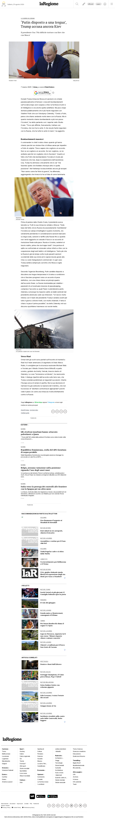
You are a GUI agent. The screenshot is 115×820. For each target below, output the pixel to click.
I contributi (40, 784)
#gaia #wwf (77, 763)
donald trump (25, 410)
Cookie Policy (17, 807)
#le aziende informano (76, 768)
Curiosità (58, 768)
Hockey (22, 751)
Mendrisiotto (6, 761)
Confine (4, 777)
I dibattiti (58, 751)
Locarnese (5, 756)
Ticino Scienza (78, 749)
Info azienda (77, 782)
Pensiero (40, 754)
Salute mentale (60, 780)
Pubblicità (36, 803)
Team (75, 784)
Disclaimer (13, 803)
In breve (75, 779)
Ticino (4, 751)
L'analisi (39, 779)
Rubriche (58, 755)
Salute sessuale (60, 782)
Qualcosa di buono (79, 756)
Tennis (22, 761)
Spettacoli (40, 749)
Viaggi (57, 760)
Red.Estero (49, 87)
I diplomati (58, 775)
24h (74, 774)
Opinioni (40, 774)
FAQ (31, 803)
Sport (22, 749)
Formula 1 (23, 763)
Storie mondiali (24, 768)
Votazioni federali (7, 770)
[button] (49, 805)
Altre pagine (77, 772)
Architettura (59, 770)
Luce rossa (23, 773)
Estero (4, 774)
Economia (41, 770)
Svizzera (5, 768)
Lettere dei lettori (60, 749)
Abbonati (90, 4)
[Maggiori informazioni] (53, 92)
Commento (41, 777)
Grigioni (4, 763)
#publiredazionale (78, 765)
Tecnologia (58, 763)
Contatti (26, 803)
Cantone (5, 749)
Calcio (22, 754)
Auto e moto (59, 773)
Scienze (40, 756)
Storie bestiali (59, 765)
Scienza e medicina (79, 751)
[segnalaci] (83, 4)
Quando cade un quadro (60, 778)
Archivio (75, 777)
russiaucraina (34, 410)
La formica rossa (42, 782)
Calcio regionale (25, 756)
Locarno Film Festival (41, 764)
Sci (21, 759)
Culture (22, 780)
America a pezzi (7, 782)
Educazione (77, 754)
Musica (39, 761)
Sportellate (23, 771)
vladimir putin (25, 413)
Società (39, 759)
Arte (21, 782)
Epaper (98, 4)
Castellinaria (41, 766)
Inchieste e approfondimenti (60, 758)
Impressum (20, 803)
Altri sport (23, 766)
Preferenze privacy (28, 807)
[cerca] (77, 4)
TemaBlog (76, 760)
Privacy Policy (6, 807)
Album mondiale (25, 776)
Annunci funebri (5, 805)
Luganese (5, 759)
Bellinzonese (6, 754)
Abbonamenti (4, 803)
